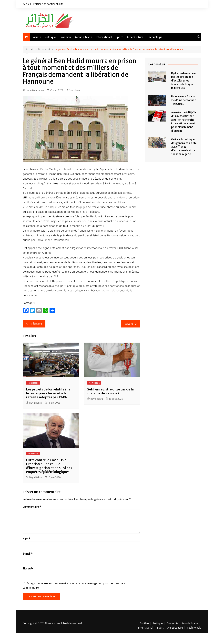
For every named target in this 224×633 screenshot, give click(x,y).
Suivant (129, 323)
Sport (119, 37)
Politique (50, 37)
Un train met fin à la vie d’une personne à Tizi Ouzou (183, 100)
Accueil (27, 4)
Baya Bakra (35, 402)
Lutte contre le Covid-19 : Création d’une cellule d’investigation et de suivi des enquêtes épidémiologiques (49, 466)
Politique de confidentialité (48, 4)
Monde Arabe (83, 37)
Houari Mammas (35, 90)
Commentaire (32, 506)
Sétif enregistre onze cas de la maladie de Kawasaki (110, 391)
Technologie (154, 37)
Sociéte (36, 37)
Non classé (75, 90)
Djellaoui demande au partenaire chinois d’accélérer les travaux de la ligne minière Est (184, 80)
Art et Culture (135, 37)
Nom (26, 538)
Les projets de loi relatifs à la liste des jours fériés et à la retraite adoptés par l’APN (48, 393)
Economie (65, 37)
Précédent (36, 323)
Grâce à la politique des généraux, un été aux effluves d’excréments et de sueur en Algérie (184, 147)
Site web (28, 568)
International (104, 37)
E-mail (27, 553)
